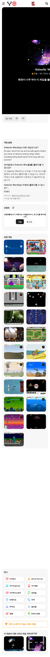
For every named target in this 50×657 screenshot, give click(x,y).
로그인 (29, 222)
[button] (7, 191)
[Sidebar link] (3, 3)
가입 (20, 222)
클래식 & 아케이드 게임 (21, 195)
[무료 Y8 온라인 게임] (11, 4)
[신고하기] (23, 118)
